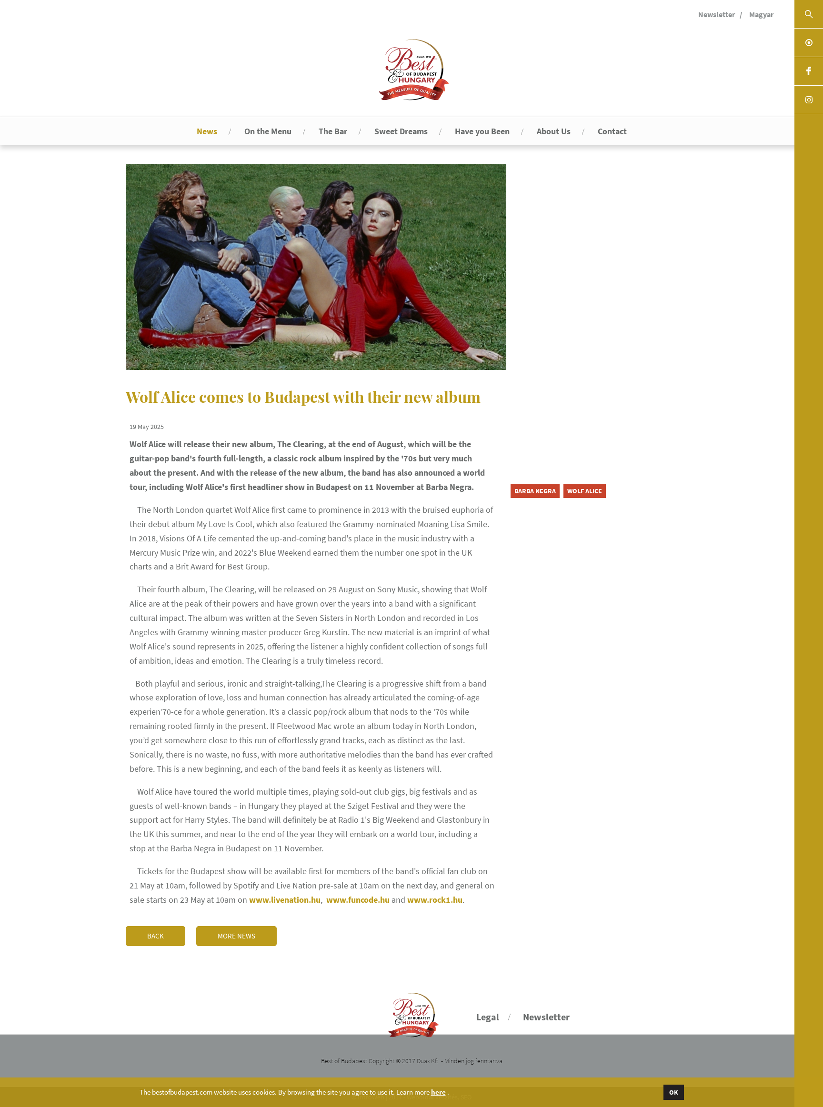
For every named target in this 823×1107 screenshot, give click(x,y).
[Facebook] (808, 71)
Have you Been (482, 131)
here (438, 1092)
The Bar (333, 131)
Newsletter (716, 14)
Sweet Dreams (401, 131)
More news (236, 935)
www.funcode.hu (358, 899)
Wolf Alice (584, 491)
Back (155, 935)
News (207, 131)
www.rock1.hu (434, 899)
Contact (612, 131)
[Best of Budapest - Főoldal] (411, 1011)
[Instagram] (808, 100)
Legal (487, 1017)
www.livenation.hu (285, 899)
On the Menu (267, 131)
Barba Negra (535, 491)
